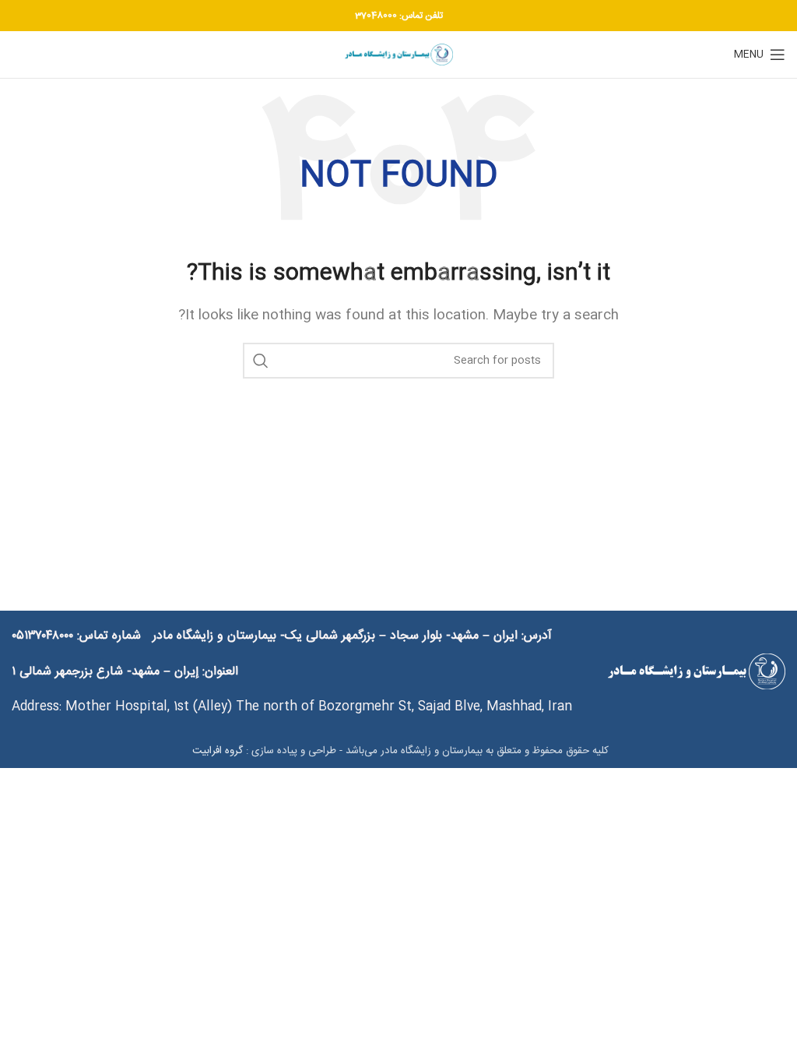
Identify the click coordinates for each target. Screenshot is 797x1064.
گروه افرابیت (216, 750)
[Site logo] (398, 54)
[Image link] (695, 672)
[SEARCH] (261, 361)
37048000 (376, 15)
